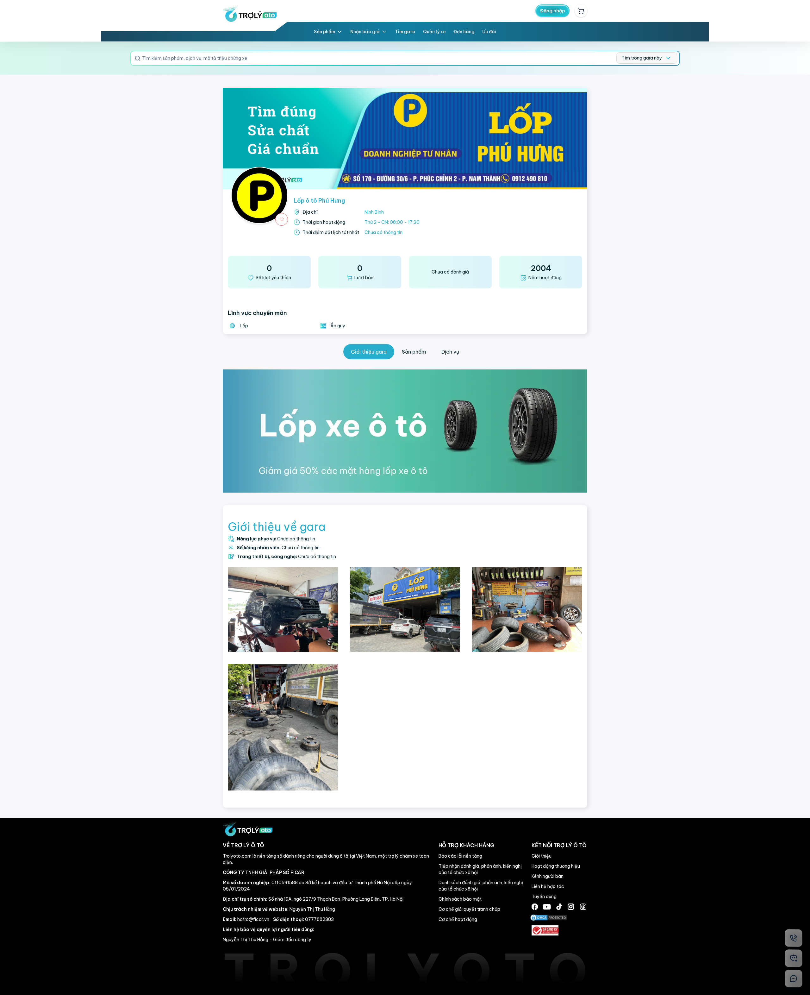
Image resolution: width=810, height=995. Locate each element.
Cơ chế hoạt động (458, 919)
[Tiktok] (559, 907)
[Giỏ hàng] (581, 10)
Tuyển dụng (544, 896)
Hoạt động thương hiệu (556, 866)
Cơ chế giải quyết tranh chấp (469, 909)
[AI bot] (793, 958)
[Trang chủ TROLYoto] (250, 14)
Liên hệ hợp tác (548, 886)
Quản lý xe (434, 32)
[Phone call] (793, 938)
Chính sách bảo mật (460, 899)
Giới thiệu (541, 856)
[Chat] (793, 978)
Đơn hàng (464, 32)
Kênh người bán (548, 876)
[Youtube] (547, 907)
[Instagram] (571, 907)
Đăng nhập (552, 11)
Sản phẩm (324, 32)
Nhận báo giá (365, 32)
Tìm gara (405, 32)
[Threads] (583, 907)
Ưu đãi (489, 32)
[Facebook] (535, 907)
